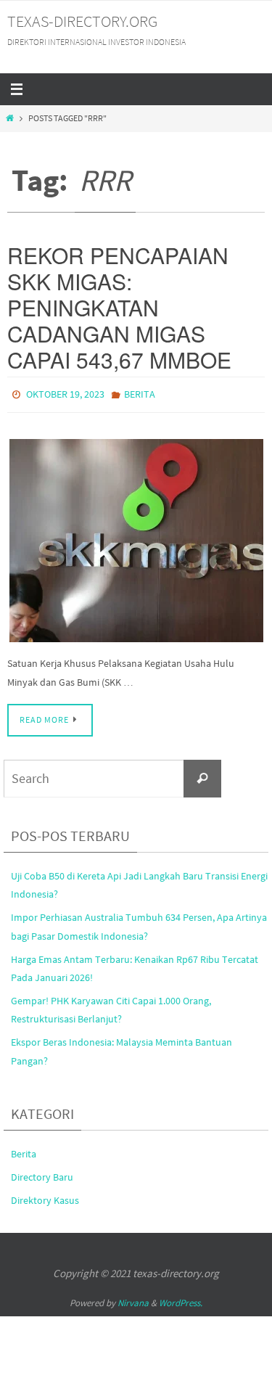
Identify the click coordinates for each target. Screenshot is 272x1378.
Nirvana (133, 1299)
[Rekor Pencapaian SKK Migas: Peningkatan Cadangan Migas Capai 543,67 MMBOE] (136, 536)
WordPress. (180, 1299)
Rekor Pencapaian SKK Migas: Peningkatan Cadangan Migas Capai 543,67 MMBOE (119, 307)
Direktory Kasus (45, 1197)
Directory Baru (42, 1173)
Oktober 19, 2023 (65, 393)
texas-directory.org (82, 21)
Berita (139, 393)
